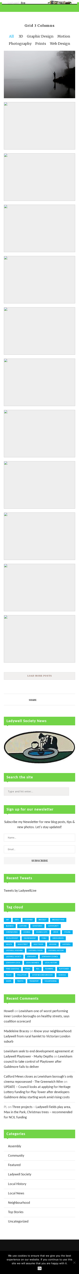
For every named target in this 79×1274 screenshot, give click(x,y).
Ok (39, 1268)
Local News (16, 1193)
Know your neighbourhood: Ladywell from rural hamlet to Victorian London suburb (38, 1037)
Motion (63, 36)
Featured (14, 1165)
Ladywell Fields (36, 951)
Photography (20, 43)
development (12, 938)
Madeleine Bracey (16, 1031)
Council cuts (41, 932)
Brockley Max (58, 920)
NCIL (38, 969)
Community (16, 1156)
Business (10, 926)
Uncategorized (18, 1221)
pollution (21, 975)
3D (20, 36)
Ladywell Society (13, 957)
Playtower (64, 969)
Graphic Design (40, 36)
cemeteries (37, 926)
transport (34, 981)
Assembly (29, 920)
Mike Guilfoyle (12, 969)
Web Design (60, 43)
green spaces (58, 938)
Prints (40, 43)
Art (7, 920)
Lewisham (31, 957)
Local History (51, 963)
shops (8, 981)
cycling (67, 932)
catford (23, 926)
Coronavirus (12, 932)
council (26, 932)
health (9, 944)
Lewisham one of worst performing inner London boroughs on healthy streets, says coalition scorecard (36, 1016)
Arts (17, 920)
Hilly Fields (38, 944)
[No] (74, 1262)
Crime (55, 932)
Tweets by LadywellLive (20, 891)
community (53, 926)
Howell (9, 1011)
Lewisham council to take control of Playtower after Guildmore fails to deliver (38, 1062)
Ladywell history (56, 951)
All (11, 36)
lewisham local (13, 963)
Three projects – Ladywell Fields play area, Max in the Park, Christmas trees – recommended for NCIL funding (38, 1112)
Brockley (42, 920)
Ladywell (66, 944)
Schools (62, 975)
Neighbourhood (19, 1203)
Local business (32, 963)
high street (23, 944)
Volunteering (50, 981)
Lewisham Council (50, 957)
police (9, 975)
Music (27, 969)
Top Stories (15, 1212)
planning (49, 969)
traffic (20, 981)
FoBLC (44, 938)
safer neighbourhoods (42, 975)
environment (30, 938)
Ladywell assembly (14, 951)
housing (53, 944)
